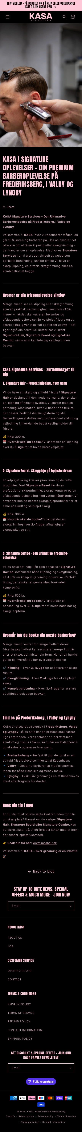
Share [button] (10, 207)
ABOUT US (15, 937)
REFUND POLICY (19, 1021)
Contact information (53, 1122)
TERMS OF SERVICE (21, 1012)
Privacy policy (46, 1116)
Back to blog (44, 871)
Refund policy (26, 1116)
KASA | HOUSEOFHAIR (39, 1111)
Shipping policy (30, 1122)
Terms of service (66, 1116)
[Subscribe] (70, 905)
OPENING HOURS (19, 970)
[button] (7, 17)
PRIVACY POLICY (19, 1004)
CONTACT (14, 979)
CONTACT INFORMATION (25, 1030)
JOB (10, 946)
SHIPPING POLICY (20, 1038)
